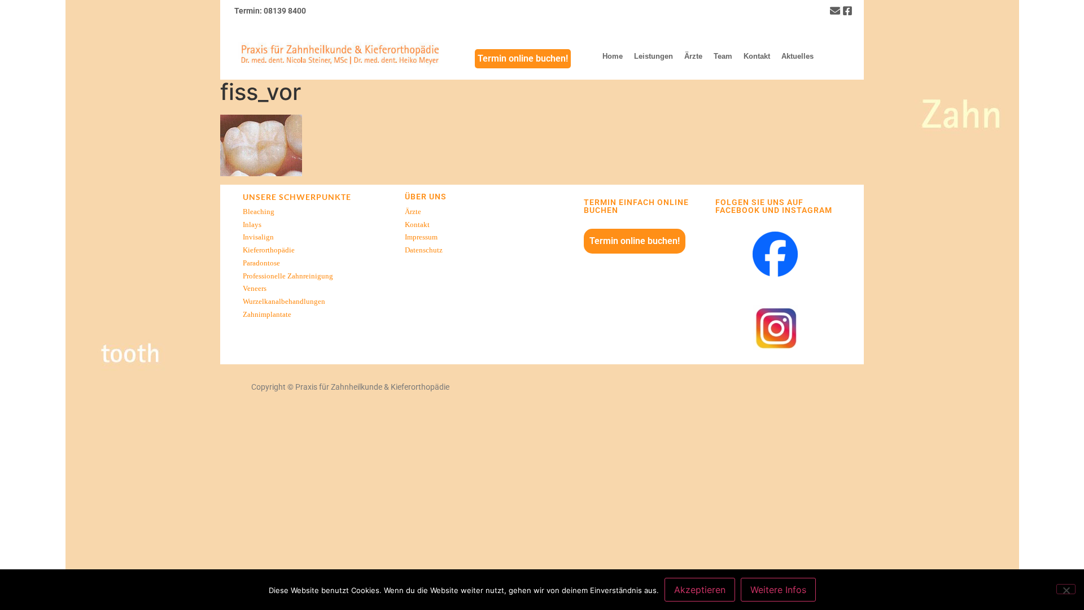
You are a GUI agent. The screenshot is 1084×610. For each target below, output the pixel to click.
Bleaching (258, 212)
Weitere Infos (778, 589)
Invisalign (258, 237)
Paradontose (261, 263)
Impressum (421, 237)
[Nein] (1066, 589)
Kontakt (417, 225)
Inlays (252, 225)
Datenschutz (424, 250)
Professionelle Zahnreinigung (288, 276)
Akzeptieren (699, 589)
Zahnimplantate (267, 315)
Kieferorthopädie (269, 250)
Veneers (254, 289)
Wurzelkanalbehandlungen (284, 302)
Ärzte (413, 212)
